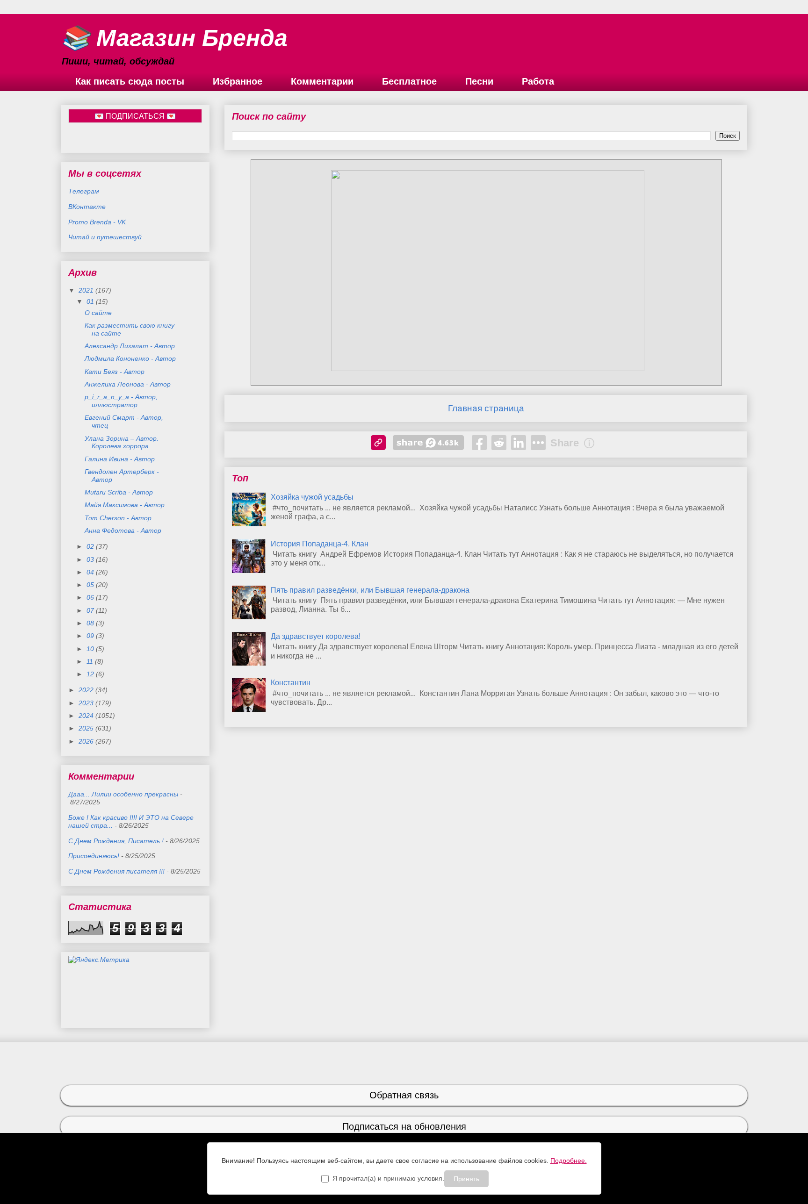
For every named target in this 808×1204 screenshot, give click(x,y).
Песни (479, 81)
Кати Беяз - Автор (114, 371)
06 (91, 597)
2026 (87, 741)
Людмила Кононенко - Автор (130, 358)
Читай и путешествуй (105, 237)
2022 (87, 690)
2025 (87, 728)
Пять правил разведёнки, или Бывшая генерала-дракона (370, 590)
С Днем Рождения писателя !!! (116, 871)
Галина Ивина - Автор (120, 459)
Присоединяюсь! (93, 856)
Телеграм (83, 191)
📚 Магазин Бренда (174, 38)
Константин (290, 683)
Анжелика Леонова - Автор (128, 384)
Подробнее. (568, 1160)
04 (91, 572)
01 (91, 301)
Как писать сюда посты (129, 81)
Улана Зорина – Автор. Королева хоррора (122, 442)
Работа (538, 81)
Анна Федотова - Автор (123, 530)
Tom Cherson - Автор (118, 518)
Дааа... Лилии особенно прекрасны (123, 794)
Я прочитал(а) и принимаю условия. (388, 1178)
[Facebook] (479, 442)
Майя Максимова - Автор (125, 505)
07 (91, 610)
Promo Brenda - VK (97, 222)
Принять (466, 1178)
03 (91, 559)
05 (91, 584)
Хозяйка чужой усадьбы (312, 497)
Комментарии (322, 81)
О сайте (98, 312)
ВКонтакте (87, 206)
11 (91, 661)
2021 (87, 290)
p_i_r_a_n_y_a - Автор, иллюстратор (121, 400)
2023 (87, 703)
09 (91, 635)
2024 (87, 715)
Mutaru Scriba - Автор (119, 492)
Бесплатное (409, 81)
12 (91, 674)
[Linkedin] (518, 442)
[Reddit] (498, 442)
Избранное (237, 81)
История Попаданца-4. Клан (319, 544)
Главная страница (486, 408)
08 (91, 623)
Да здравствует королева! (316, 636)
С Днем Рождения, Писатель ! (116, 841)
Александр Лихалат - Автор (130, 346)
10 (91, 648)
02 (91, 546)
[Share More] (538, 442)
